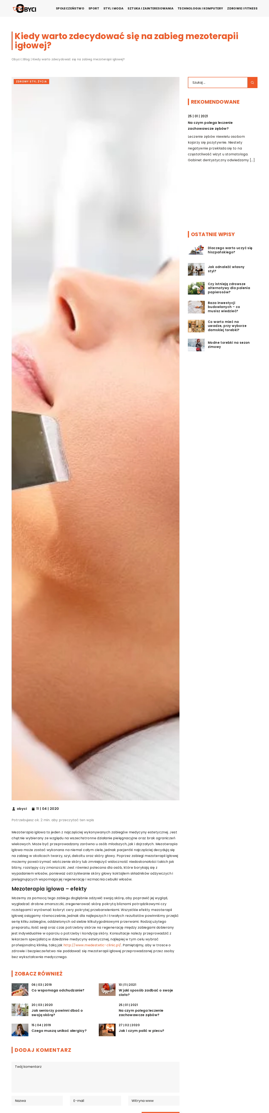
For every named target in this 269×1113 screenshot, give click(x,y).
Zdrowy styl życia (31, 81)
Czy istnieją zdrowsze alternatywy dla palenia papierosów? (229, 288)
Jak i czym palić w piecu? (141, 1031)
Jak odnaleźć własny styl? (226, 269)
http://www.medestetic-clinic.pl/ (92, 945)
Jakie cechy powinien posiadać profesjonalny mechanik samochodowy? (216, 174)
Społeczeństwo (70, 8)
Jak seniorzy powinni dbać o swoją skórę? (57, 1013)
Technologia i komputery (200, 8)
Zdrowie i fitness (242, 8)
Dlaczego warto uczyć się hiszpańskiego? (230, 250)
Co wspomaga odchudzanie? (58, 990)
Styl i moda (113, 8)
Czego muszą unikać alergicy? (59, 1031)
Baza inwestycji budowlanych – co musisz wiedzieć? (224, 307)
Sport (93, 8)
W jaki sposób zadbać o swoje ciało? (146, 992)
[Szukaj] (252, 82)
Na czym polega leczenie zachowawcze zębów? (141, 1013)
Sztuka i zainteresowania (150, 8)
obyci (22, 808)
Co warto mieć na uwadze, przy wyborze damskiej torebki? (227, 326)
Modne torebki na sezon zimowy (229, 345)
